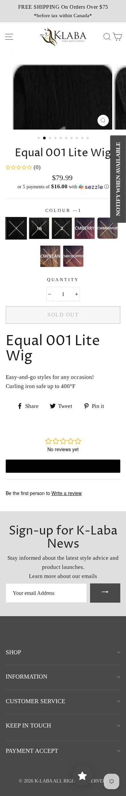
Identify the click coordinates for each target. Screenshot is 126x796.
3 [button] (50, 138)
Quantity (63, 279)
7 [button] (72, 138)
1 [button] (39, 138)
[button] (63, 187)
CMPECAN (50, 256)
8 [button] (77, 138)
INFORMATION (26, 676)
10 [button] (88, 138)
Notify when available (118, 179)
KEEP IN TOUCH (28, 725)
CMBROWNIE (107, 228)
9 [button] (83, 138)
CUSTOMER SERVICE (35, 701)
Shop (13, 652)
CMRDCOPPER (73, 256)
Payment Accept (32, 750)
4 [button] (56, 138)
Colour (63, 210)
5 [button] (61, 138)
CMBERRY (85, 228)
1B (39, 228)
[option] (63, 11)
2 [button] (44, 138)
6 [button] (67, 138)
